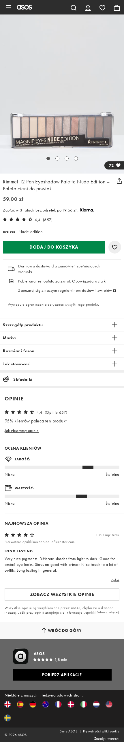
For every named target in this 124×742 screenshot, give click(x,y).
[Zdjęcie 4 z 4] (75, 158)
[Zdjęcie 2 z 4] (57, 158)
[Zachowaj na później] (114, 247)
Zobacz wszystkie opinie (62, 594)
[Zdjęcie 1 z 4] (48, 158)
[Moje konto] (88, 7)
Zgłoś (115, 580)
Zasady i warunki (106, 738)
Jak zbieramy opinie (22, 430)
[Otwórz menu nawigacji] (8, 7)
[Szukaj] (73, 7)
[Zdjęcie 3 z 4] (66, 158)
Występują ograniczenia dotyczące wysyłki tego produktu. (54, 304)
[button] (54, 247)
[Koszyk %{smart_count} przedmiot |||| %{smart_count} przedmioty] (117, 7)
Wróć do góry (65, 630)
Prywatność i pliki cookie (101, 731)
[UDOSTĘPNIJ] (119, 180)
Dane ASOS (68, 731)
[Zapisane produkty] (102, 7)
